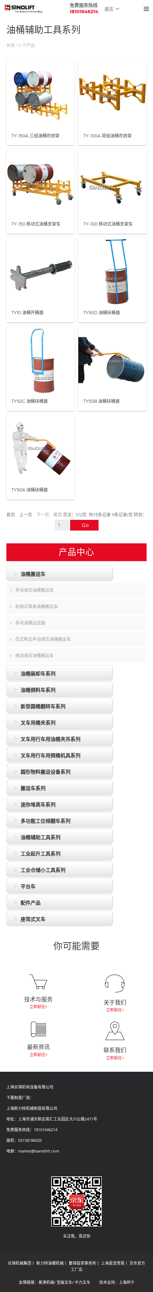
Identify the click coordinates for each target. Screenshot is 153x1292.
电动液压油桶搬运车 (34, 656)
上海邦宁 (126, 1282)
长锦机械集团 (19, 1263)
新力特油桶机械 (50, 1263)
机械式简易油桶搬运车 (36, 606)
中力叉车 (82, 1282)
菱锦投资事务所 (82, 1263)
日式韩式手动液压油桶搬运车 (43, 639)
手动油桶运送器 (30, 623)
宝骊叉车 (64, 1282)
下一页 (42, 515)
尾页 (57, 515)
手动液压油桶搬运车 (34, 590)
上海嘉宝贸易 (113, 1263)
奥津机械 (46, 1282)
